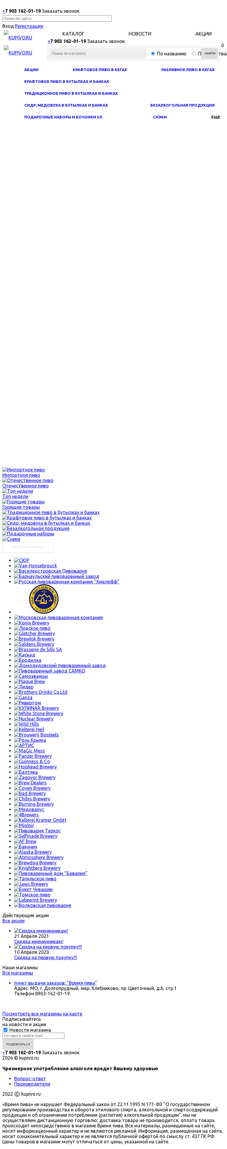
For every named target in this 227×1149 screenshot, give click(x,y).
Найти (210, 53)
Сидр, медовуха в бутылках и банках (66, 105)
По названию (172, 53)
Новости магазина (29, 1030)
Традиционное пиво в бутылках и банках (71, 93)
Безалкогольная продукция (182, 105)
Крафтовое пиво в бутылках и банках (66, 81)
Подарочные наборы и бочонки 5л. (63, 117)
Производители (32, 1084)
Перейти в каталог (27, 547)
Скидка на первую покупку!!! (45, 957)
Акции (31, 70)
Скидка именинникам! (38, 941)
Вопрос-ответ (30, 1078)
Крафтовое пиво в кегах (100, 70)
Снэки (160, 117)
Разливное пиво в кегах (188, 70)
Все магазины (17, 972)
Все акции (13, 920)
